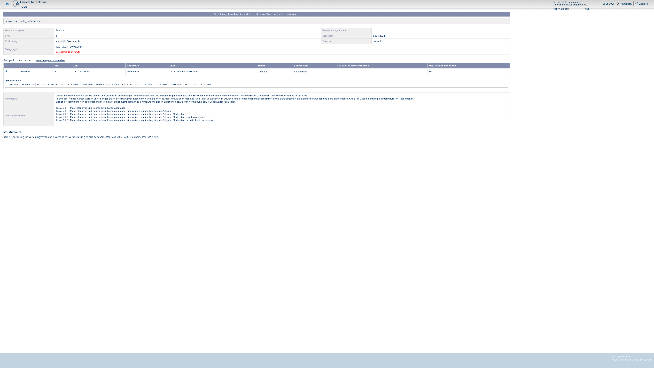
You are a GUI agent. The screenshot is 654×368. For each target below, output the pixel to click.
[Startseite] (7, 4)
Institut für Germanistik (68, 41)
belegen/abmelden (31, 21)
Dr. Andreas (300, 71)
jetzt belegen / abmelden (50, 60)
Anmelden (626, 4)
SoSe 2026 (608, 4)
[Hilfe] (617, 4)
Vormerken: (25, 60)
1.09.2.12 (263, 71)
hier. (587, 8)
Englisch (643, 4)
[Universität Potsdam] (15, 7)
